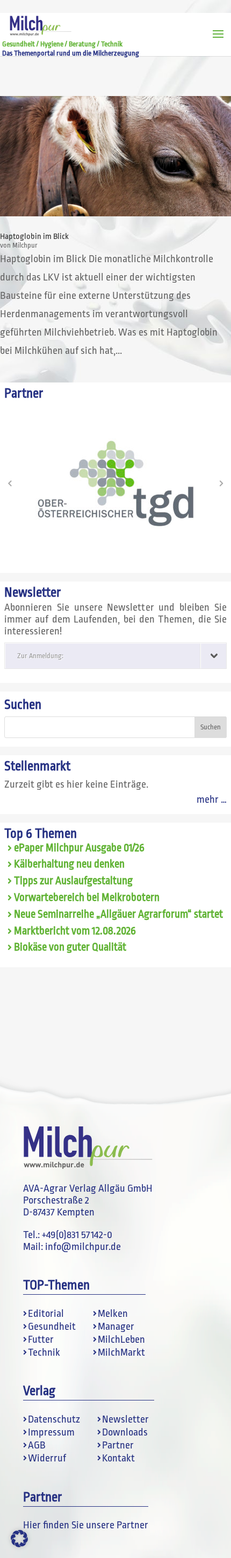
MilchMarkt (121, 1352)
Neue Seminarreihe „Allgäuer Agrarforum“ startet (118, 914)
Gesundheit (52, 1326)
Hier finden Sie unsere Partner (85, 1525)
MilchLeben (121, 1339)
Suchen (22, 705)
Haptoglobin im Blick (34, 236)
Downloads (125, 1432)
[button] (10, 483)
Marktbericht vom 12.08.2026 (75, 931)
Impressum (51, 1432)
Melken (113, 1314)
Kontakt (118, 1458)
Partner (118, 1445)
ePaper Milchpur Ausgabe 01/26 (79, 848)
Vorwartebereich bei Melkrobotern (87, 898)
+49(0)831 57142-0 (77, 1235)
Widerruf (47, 1458)
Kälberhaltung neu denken (69, 864)
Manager (116, 1326)
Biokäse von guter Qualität (70, 947)
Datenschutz (54, 1419)
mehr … (212, 799)
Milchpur (25, 245)
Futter (41, 1339)
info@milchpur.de (83, 1247)
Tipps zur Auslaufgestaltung (73, 881)
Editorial (46, 1314)
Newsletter (125, 1419)
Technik (44, 1352)
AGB (37, 1445)
